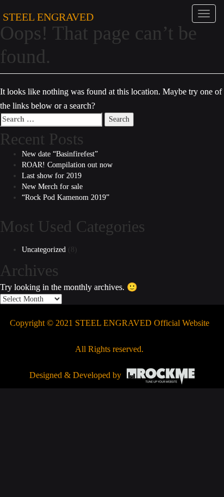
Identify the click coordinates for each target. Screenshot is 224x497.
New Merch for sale (52, 187)
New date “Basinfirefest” (60, 154)
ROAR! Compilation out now (67, 165)
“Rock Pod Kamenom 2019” (65, 197)
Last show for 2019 (52, 176)
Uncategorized (44, 250)
